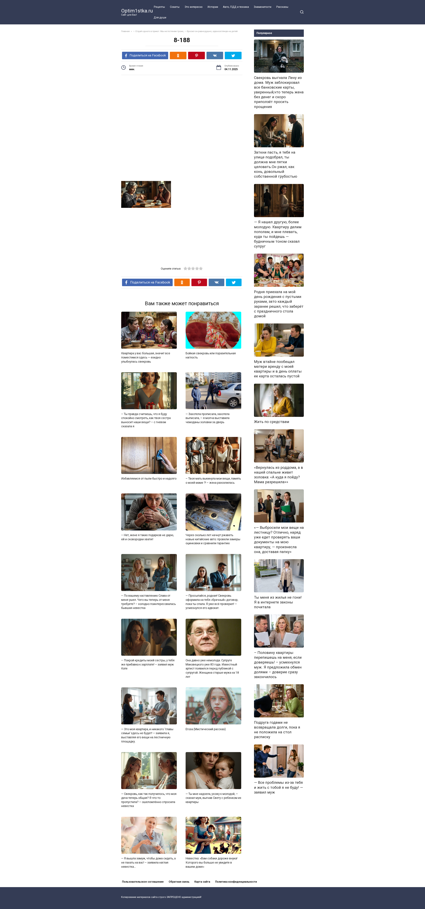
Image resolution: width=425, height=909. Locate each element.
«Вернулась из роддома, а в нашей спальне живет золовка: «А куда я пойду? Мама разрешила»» (278, 474)
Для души (160, 17)
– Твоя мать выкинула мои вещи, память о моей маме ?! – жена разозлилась (213, 480)
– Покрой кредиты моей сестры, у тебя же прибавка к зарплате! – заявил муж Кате (147, 664)
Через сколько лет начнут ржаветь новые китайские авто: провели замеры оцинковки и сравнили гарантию (213, 539)
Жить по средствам (271, 422)
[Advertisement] (181, 103)
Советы (175, 6)
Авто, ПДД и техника (236, 6)
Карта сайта (202, 881)
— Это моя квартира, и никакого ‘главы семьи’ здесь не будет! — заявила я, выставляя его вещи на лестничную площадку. (147, 735)
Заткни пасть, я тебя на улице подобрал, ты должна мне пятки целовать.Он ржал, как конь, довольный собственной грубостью (275, 164)
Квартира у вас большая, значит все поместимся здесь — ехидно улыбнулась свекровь (145, 357)
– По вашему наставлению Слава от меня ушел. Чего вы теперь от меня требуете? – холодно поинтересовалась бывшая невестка (148, 602)
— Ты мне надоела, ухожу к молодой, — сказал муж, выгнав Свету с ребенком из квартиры (213, 798)
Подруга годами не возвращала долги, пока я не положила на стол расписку (277, 729)
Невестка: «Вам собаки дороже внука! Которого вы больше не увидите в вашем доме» (211, 862)
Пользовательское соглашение (143, 881)
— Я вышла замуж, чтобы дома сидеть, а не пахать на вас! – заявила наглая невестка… (148, 862)
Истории (213, 6)
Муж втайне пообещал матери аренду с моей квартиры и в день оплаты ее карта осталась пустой (278, 368)
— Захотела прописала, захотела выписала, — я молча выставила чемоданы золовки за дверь (207, 418)
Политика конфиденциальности (236, 881)
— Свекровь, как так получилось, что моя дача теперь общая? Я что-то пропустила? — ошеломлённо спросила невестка (148, 800)
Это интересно (194, 6)
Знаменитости (262, 6)
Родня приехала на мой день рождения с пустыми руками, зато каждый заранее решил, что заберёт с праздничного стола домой (278, 304)
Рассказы (282, 6)
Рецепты (159, 6)
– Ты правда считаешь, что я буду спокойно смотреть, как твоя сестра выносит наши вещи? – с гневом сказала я (146, 420)
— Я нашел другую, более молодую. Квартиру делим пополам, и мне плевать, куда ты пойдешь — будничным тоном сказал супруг (277, 234)
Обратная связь (179, 881)
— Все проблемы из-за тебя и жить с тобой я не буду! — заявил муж (278, 787)
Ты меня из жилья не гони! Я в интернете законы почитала (278, 602)
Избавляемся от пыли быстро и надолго (148, 478)
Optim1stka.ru (137, 11)
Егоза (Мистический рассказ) (206, 729)
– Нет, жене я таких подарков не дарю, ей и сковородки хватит (147, 537)
